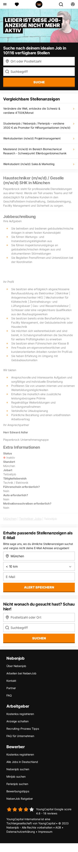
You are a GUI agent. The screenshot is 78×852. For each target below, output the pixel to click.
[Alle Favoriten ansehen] (17, 4)
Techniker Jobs (30, 519)
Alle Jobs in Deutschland (22, 761)
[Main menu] (4, 4)
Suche (39, 82)
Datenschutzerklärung (20, 831)
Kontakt (11, 680)
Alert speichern (39, 587)
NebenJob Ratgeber (19, 798)
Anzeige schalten (17, 721)
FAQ (9, 695)
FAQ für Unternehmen (20, 736)
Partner (11, 688)
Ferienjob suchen (17, 784)
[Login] (72, 4)
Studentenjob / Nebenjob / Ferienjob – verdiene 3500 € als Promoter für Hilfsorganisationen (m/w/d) (36, 125)
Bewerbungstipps (17, 791)
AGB (58, 827)
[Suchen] (62, 4)
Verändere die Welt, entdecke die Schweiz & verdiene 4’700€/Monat (31, 110)
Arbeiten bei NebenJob (21, 673)
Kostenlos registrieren (20, 714)
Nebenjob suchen (17, 769)
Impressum (45, 831)
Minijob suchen (16, 776)
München (10, 519)
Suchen (39, 638)
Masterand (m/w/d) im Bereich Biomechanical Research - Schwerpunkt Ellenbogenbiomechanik (35, 151)
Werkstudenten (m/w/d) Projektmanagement (32, 138)
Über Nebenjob (16, 666)
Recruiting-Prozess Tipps (22, 728)
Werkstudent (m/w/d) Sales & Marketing (29, 164)
